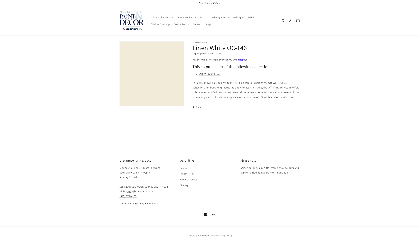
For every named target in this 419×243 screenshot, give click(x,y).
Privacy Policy (187, 173)
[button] (162, 17)
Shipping (196, 53)
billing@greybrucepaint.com (136, 191)
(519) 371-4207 (128, 196)
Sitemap (184, 185)
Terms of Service (188, 179)
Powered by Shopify (223, 235)
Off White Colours (209, 74)
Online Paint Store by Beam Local (138, 203)
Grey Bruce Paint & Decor (204, 235)
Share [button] (199, 107)
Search (183, 167)
